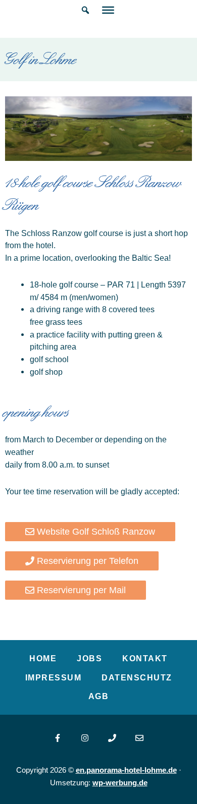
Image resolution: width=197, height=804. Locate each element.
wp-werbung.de (119, 782)
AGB (98, 696)
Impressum (53, 677)
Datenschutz (137, 677)
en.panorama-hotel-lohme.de (126, 770)
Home (43, 658)
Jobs (89, 658)
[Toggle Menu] (108, 10)
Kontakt (145, 658)
